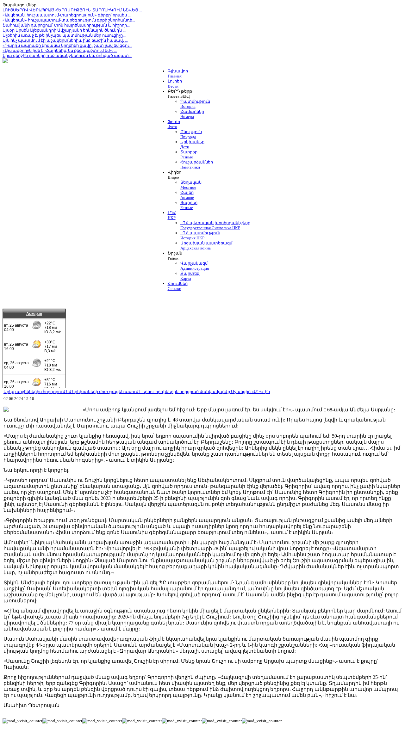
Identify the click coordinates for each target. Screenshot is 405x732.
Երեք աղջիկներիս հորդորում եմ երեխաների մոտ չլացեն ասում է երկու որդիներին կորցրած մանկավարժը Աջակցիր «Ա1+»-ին (136, 391)
